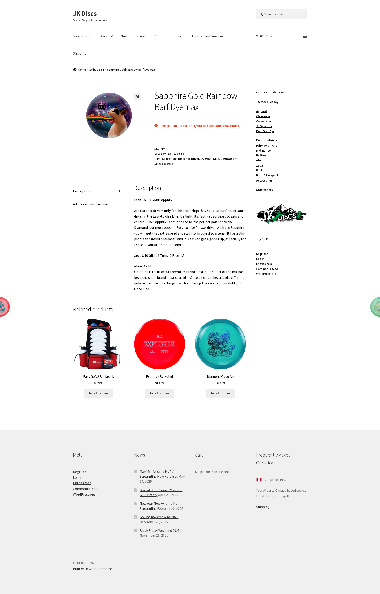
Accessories (264, 180)
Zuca (259, 165)
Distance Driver (188, 159)
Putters (261, 155)
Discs (103, 36)
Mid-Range (263, 150)
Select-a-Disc (163, 164)
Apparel (261, 111)
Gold (216, 159)
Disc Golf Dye (265, 131)
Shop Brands (82, 36)
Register (262, 254)
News (125, 36)
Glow (259, 160)
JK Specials (264, 126)
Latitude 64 (96, 70)
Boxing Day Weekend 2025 (159, 517)
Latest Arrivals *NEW (270, 92)
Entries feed (264, 264)
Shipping (79, 53)
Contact (178, 36)
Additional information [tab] (90, 204)
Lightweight (229, 159)
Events (142, 36)
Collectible (169, 159)
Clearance (263, 116)
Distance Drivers (267, 140)
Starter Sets (264, 190)
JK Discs (85, 13)
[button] (137, 96)
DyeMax (206, 159)
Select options (98, 393)
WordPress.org (266, 274)
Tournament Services (207, 36)
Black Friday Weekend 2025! (160, 530)
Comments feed (267, 269)
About (159, 36)
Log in (260, 259)
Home (82, 70)
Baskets (261, 170)
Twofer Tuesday (267, 102)
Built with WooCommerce (92, 568)
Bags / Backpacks (268, 175)
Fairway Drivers (266, 145)
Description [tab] (82, 191)
